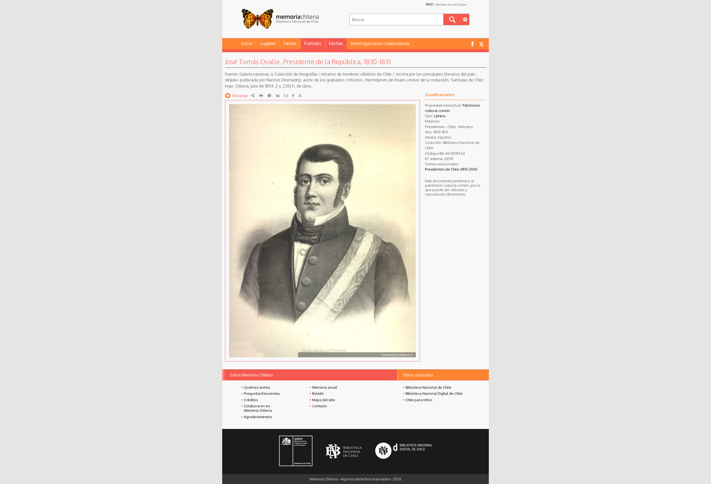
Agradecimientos (258, 417)
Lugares (268, 43)
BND (446, 4)
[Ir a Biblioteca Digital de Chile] (404, 451)
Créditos (251, 400)
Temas (290, 43)
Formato (312, 43)
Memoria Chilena (280, 18)
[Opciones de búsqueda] (465, 19)
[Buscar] (452, 19)
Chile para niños (418, 400)
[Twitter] (300, 95)
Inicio (246, 43)
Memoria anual (324, 387)
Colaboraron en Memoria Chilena (258, 408)
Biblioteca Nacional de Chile (428, 387)
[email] (286, 95)
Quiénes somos (257, 387)
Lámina (439, 116)
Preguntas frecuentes (262, 393)
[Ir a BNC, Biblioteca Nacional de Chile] (344, 451)
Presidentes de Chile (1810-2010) (451, 169)
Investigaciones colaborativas (380, 43)
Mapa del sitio (323, 400)
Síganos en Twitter (481, 43)
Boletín (318, 393)
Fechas (336, 43)
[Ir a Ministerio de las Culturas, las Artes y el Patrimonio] (295, 451)
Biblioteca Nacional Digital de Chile (434, 393)
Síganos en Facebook (472, 43)
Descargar (240, 95)
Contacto (319, 406)
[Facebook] (293, 95)
